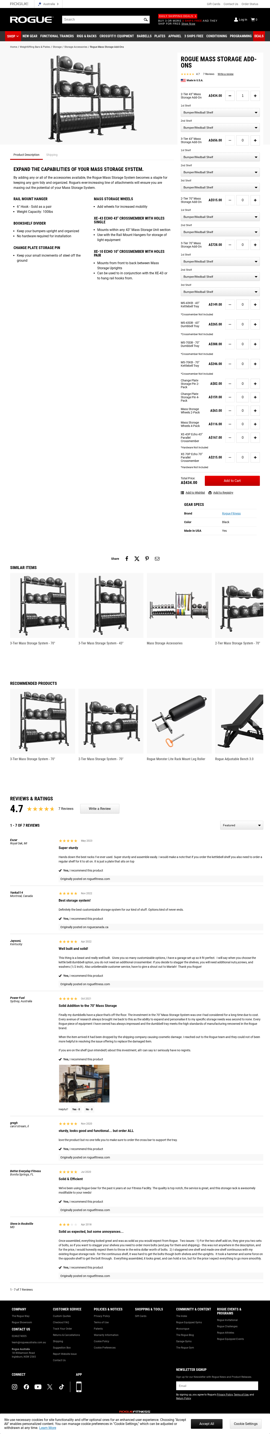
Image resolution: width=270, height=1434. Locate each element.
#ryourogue (182, 1328)
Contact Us (231, 4)
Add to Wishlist (195, 492)
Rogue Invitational (227, 1320)
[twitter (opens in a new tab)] (50, 1387)
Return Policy (183, 1398)
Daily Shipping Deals (176, 16)
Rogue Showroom (22, 1322)
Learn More (47, 1428)
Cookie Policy (101, 1341)
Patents (98, 1328)
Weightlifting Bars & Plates (35, 46)
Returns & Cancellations (66, 1335)
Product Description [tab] (26, 154)
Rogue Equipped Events (230, 1339)
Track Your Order (62, 1328)
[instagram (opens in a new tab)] (14, 1387)
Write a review (226, 74)
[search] (106, 20)
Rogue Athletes (225, 1332)
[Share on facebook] (126, 558)
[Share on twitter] (136, 558)
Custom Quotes (62, 1316)
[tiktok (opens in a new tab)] (61, 1387)
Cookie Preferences (105, 1347)
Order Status (250, 4)
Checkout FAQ (61, 1322)
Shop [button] (11, 36)
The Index (181, 1316)
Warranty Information (106, 1335)
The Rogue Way (21, 1316)
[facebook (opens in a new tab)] (26, 1387)
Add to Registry (223, 492)
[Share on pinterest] (147, 558)
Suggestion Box (62, 1347)
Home (13, 46)
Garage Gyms (184, 1341)
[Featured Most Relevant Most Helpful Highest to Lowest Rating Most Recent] (241, 825)
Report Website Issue (65, 1354)
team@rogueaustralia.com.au (29, 1342)
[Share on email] (157, 558)
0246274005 (19, 1336)
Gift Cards (213, 4)
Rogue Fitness (231, 513)
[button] (146, 20)
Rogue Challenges (227, 1326)
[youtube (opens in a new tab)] (38, 1387)
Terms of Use (101, 1322)
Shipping (58, 1341)
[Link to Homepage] (32, 19)
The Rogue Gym (185, 1347)
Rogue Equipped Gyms (189, 1322)
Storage (57, 46)
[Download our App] (79, 1387)
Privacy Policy (102, 1316)
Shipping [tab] (52, 154)
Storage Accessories (75, 46)
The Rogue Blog (185, 1335)
